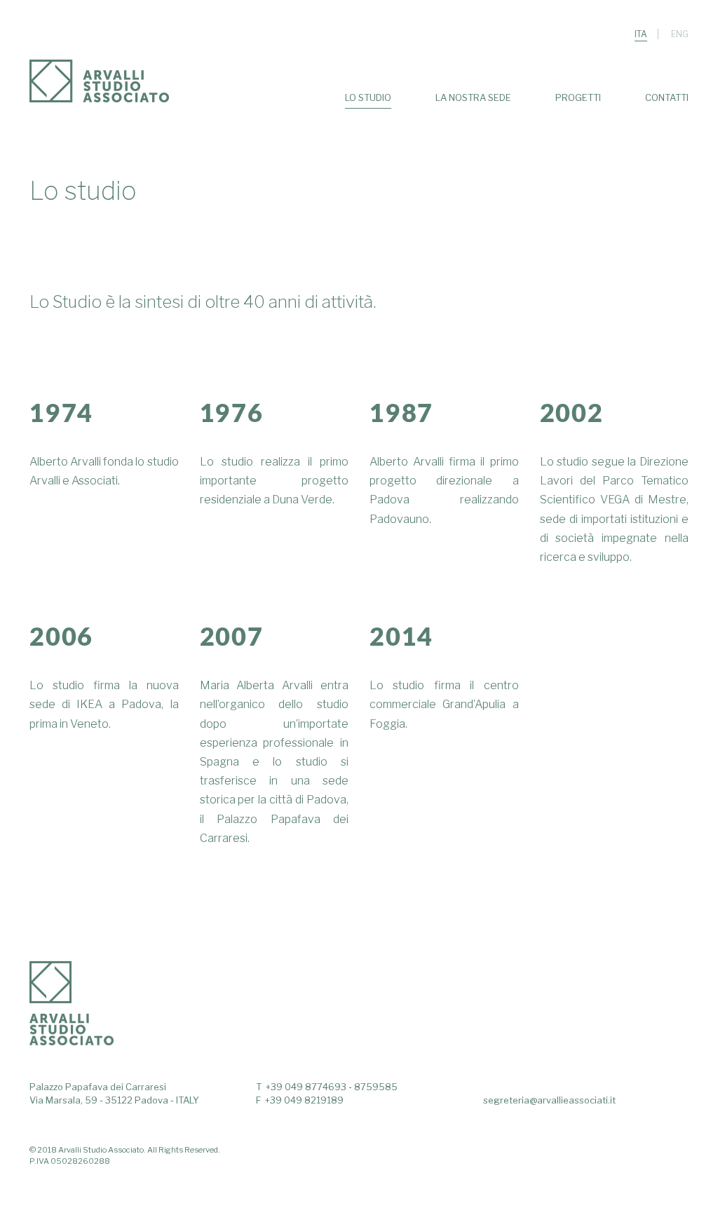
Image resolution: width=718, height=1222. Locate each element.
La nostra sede (473, 97)
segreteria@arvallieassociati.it (549, 1100)
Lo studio (368, 97)
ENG (680, 34)
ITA (641, 34)
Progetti (578, 97)
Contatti (667, 97)
